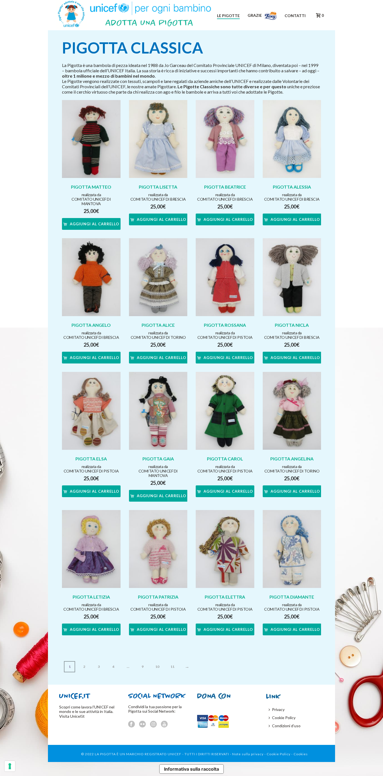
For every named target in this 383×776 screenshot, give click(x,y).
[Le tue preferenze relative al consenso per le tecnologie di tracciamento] (9, 766)
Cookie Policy (284, 717)
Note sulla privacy (248, 754)
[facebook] (131, 724)
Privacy (278, 709)
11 (172, 666)
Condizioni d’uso (286, 725)
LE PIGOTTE (228, 15)
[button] (91, 224)
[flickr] (142, 724)
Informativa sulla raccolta (191, 769)
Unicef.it (77, 716)
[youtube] (164, 724)
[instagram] (153, 724)
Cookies (301, 754)
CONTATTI (295, 15)
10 (157, 666)
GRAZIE (255, 15)
